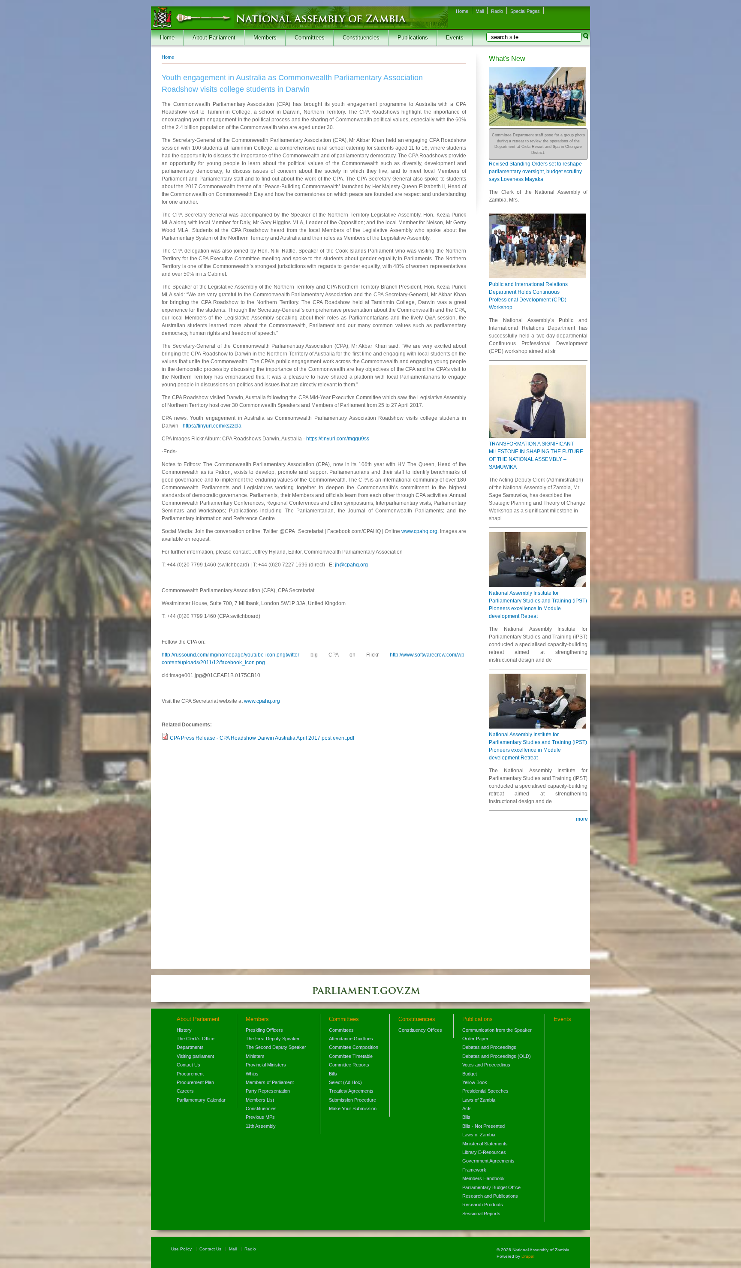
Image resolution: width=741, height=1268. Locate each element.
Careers (185, 1090)
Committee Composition (353, 1047)
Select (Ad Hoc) (345, 1082)
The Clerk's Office (195, 1038)
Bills (333, 1073)
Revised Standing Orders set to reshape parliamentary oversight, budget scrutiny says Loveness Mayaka (535, 171)
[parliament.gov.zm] (370, 995)
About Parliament (214, 38)
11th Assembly (261, 1126)
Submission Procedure (352, 1099)
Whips (252, 1073)
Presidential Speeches (485, 1090)
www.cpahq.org (419, 531)
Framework (474, 1169)
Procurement (190, 1073)
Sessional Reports (481, 1213)
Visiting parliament (195, 1056)
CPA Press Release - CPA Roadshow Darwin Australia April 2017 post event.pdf (262, 738)
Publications (413, 38)
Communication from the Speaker (497, 1030)
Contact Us (188, 1064)
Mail (480, 11)
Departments (190, 1047)
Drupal (527, 1256)
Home (462, 11)
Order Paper (475, 1038)
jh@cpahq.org (351, 565)
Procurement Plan (195, 1082)
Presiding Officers (264, 1030)
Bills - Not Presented (483, 1126)
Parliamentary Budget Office (491, 1187)
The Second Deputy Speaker (276, 1047)
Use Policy (181, 1249)
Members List (260, 1099)
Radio (497, 11)
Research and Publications (490, 1196)
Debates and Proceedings (489, 1047)
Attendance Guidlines (351, 1038)
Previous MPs (260, 1117)
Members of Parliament (270, 1082)
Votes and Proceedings (486, 1064)
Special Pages (525, 11)
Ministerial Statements (485, 1143)
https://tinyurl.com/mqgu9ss (337, 439)
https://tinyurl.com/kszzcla (212, 426)
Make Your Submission (353, 1108)
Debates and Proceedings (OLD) (496, 1056)
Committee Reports (349, 1064)
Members (265, 38)
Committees (310, 38)
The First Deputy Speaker (273, 1038)
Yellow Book (474, 1082)
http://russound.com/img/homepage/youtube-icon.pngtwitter (230, 655)
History (184, 1030)
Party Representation (268, 1090)
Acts (467, 1108)
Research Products (482, 1204)
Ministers (255, 1056)
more (582, 819)
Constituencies (361, 38)
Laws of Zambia (478, 1099)
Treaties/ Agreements (351, 1090)
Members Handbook (483, 1178)
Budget (469, 1073)
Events (455, 38)
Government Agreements (488, 1160)
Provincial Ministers (266, 1064)
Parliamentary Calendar (201, 1099)
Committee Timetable (351, 1056)
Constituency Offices (420, 1030)
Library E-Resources (484, 1152)
